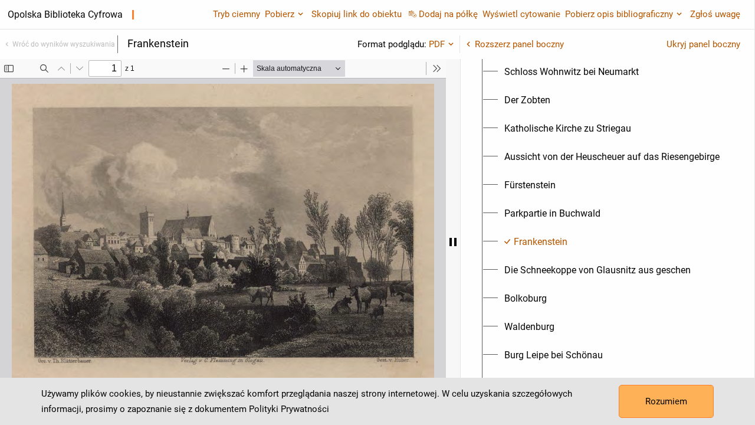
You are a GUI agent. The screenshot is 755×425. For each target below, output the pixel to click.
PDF (437, 44)
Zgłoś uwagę (715, 14)
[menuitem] (571, 72)
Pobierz (279, 14)
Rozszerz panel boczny (519, 44)
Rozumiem (666, 401)
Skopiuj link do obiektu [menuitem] (356, 14)
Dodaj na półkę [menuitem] (448, 14)
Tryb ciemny (236, 14)
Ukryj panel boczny (703, 44)
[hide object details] (453, 242)
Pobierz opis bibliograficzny (619, 14)
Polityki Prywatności (289, 409)
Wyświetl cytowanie (521, 14)
